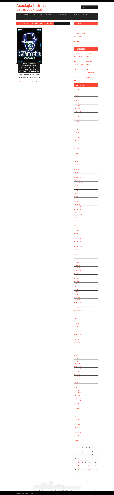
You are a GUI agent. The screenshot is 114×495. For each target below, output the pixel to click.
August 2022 (77, 217)
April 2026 (76, 100)
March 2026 (76, 103)
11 (78, 462)
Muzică (75, 72)
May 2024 (76, 161)
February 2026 (77, 105)
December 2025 (77, 111)
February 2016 (77, 424)
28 (89, 469)
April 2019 (76, 323)
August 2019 (77, 313)
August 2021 (77, 249)
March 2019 (76, 326)
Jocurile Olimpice (78, 67)
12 (82, 462)
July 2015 (76, 443)
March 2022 (76, 230)
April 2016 (76, 419)
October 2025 (77, 116)
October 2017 (77, 371)
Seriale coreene (77, 75)
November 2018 (77, 337)
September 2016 (78, 406)
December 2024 (77, 143)
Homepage (76, 41)
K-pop (75, 69)
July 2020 (76, 284)
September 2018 (78, 342)
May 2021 (76, 257)
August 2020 (77, 281)
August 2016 (77, 408)
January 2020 (77, 300)
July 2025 (76, 124)
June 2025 (76, 127)
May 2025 (76, 129)
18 (78, 465)
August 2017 (77, 377)
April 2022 (76, 228)
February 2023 (77, 201)
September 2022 (78, 214)
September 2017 (78, 374)
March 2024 (76, 167)
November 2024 (77, 145)
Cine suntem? (77, 28)
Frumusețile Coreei (78, 64)
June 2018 (76, 350)
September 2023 (78, 183)
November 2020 (77, 273)
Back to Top (93, 490)
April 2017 (76, 387)
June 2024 (76, 159)
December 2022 (77, 206)
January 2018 (77, 363)
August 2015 (77, 440)
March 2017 (76, 390)
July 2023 (76, 188)
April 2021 (76, 260)
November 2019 (77, 305)
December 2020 (77, 270)
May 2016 (76, 416)
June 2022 (76, 222)
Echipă (75, 38)
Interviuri (26, 14)
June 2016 (76, 414)
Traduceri (88, 77)
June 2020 (76, 286)
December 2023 (77, 175)
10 (75, 462)
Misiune (75, 44)
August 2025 (77, 121)
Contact (75, 30)
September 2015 (78, 438)
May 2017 (76, 384)
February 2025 (77, 137)
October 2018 (77, 339)
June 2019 (76, 318)
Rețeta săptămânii (74, 14)
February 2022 (77, 233)
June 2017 (76, 382)
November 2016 (77, 400)
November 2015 (77, 432)
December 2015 (77, 430)
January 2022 (77, 236)
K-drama (20, 81)
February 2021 (77, 265)
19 (82, 465)
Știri (19, 14)
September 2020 (78, 278)
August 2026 (77, 90)
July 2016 (76, 411)
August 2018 (77, 345)
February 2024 (77, 169)
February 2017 (77, 392)
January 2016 (77, 427)
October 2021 (77, 244)
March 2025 (76, 135)
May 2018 (76, 353)
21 (89, 465)
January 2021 (77, 268)
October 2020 (77, 276)
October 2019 (77, 307)
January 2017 (77, 395)
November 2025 (77, 113)
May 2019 (76, 321)
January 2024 (77, 172)
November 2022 (77, 209)
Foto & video (89, 61)
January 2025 (77, 140)
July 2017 (76, 379)
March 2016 (76, 422)
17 (75, 465)
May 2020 (76, 289)
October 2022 (77, 212)
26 (82, 469)
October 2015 (77, 435)
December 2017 (77, 366)
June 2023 (76, 191)
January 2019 (77, 331)
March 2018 (76, 358)
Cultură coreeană (78, 53)
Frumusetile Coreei (37, 14)
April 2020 (76, 292)
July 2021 (76, 252)
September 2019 (78, 310)
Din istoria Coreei (78, 36)
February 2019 (77, 329)
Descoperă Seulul (50, 14)
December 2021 (77, 238)
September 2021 (78, 246)
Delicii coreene (62, 14)
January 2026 (77, 108)
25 (78, 469)
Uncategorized (77, 80)
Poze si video (21, 18)
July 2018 (76, 347)
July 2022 (76, 220)
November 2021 (77, 241)
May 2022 (76, 225)
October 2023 (77, 180)
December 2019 (77, 302)
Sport (87, 75)
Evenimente (85, 14)
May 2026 (76, 98)
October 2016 (77, 403)
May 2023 (76, 193)
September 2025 (78, 119)
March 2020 (76, 294)
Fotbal (75, 61)
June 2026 (76, 95)
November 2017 (77, 369)
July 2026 (76, 92)
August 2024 (77, 153)
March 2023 (76, 199)
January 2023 (77, 204)
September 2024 (78, 151)
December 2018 (77, 334)
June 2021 (76, 254)
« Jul (75, 477)
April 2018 (76, 355)
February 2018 (77, 361)
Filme (87, 59)
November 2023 (77, 177)
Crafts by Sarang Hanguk (79, 33)
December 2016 (77, 398)
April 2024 (76, 164)
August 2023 (77, 185)
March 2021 (76, 262)
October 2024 (77, 148)
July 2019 (76, 315)
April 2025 (76, 132)
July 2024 (76, 156)
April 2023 (76, 196)
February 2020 (77, 297)
